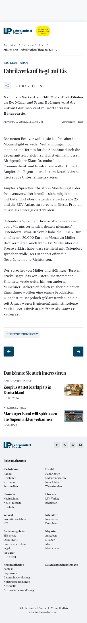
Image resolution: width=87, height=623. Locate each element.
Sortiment (10, 482)
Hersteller (10, 478)
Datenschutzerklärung (17, 577)
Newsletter (51, 519)
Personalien (11, 486)
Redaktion (51, 503)
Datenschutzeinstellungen (61, 564)
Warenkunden (53, 486)
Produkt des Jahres (15, 519)
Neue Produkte (12, 503)
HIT (6, 523)
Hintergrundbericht (22, 334)
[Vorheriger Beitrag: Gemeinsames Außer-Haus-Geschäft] (9, 352)
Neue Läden (52, 482)
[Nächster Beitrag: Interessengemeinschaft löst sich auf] (78, 352)
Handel (8, 473)
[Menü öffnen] (78, 31)
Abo (47, 544)
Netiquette (10, 586)
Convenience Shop (15, 544)
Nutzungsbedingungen (17, 581)
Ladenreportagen (55, 478)
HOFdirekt (10, 557)
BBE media (10, 535)
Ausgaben (51, 535)
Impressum (10, 573)
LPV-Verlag (52, 498)
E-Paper (50, 540)
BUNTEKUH (11, 540)
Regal (7, 548)
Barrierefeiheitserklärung (19, 590)
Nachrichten (52, 473)
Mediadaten (52, 548)
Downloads (52, 523)
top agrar (9, 552)
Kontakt (8, 569)
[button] (23, 85)
